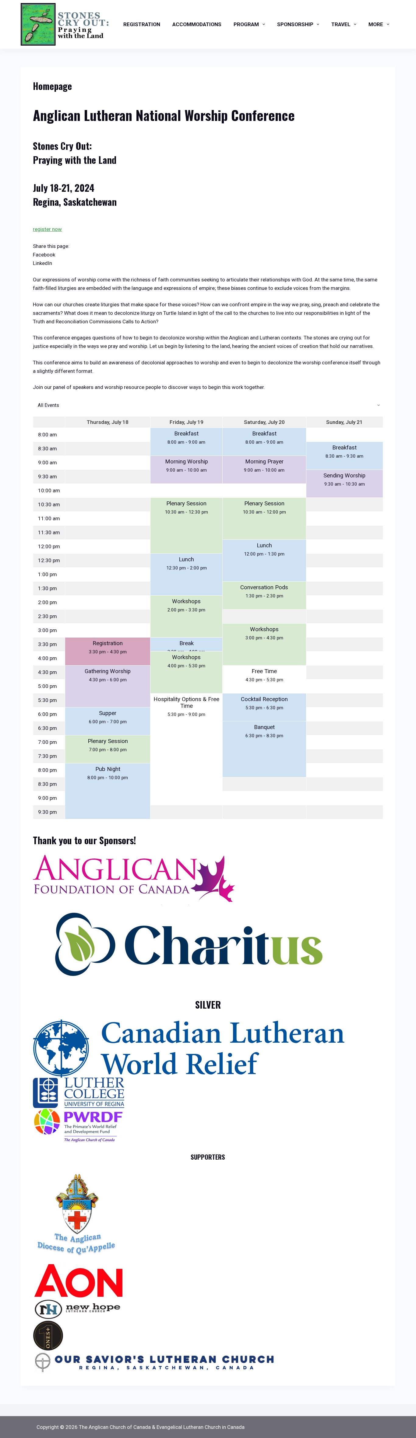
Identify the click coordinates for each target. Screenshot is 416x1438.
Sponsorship (295, 24)
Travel (341, 24)
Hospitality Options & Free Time (186, 702)
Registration (141, 24)
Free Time (264, 671)
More (375, 24)
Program (246, 24)
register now (47, 229)
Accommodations (196, 24)
